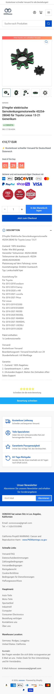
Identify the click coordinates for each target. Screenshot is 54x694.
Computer (7, 610)
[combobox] (27, 23)
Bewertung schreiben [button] (27, 400)
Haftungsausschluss (12, 581)
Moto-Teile (7, 599)
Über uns (6, 626)
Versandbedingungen (12, 565)
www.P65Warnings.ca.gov (34, 539)
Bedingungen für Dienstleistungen (18, 577)
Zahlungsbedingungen (12, 561)
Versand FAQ (8, 554)
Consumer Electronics (13, 614)
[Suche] (48, 24)
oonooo (5, 103)
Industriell (7, 607)
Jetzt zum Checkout (27, 218)
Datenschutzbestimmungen (15, 558)
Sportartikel (7, 603)
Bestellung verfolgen (12, 618)
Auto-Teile (7, 595)
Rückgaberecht (9, 569)
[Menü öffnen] (49, 12)
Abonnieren (43, 498)
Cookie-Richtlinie (10, 573)
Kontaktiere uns (9, 622)
